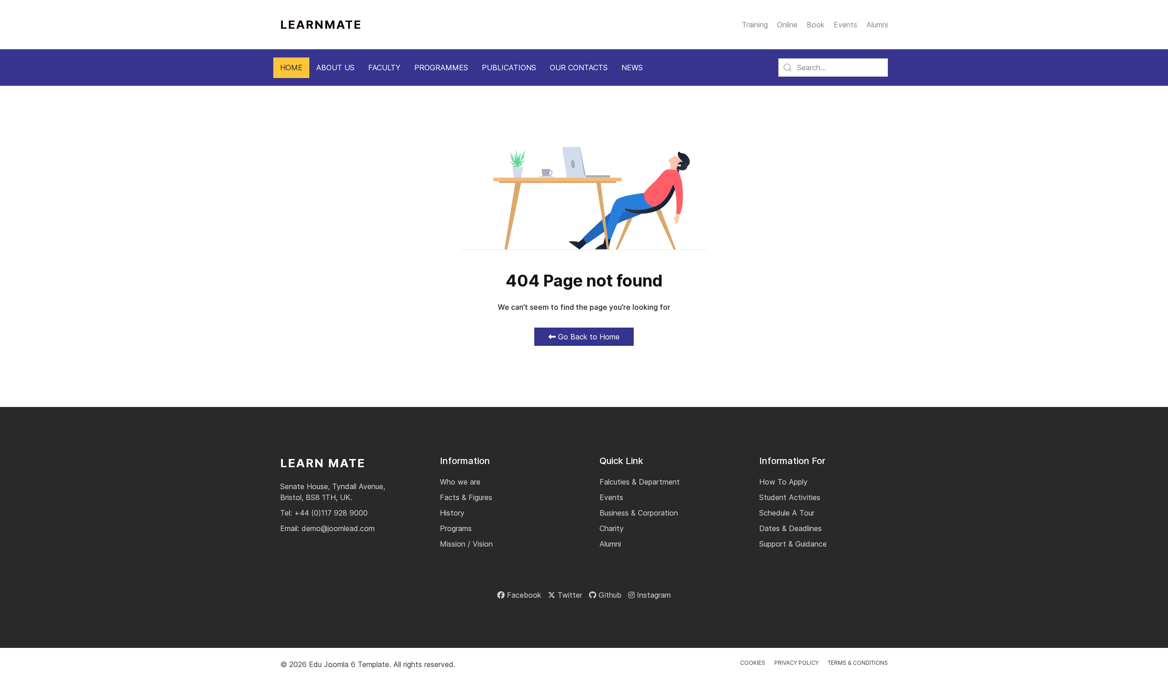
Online (787, 24)
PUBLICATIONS (509, 67)
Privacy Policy (796, 662)
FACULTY (384, 67)
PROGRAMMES (441, 67)
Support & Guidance (793, 543)
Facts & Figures (466, 497)
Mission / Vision (466, 543)
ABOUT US (335, 67)
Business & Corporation (639, 512)
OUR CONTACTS (579, 67)
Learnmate (321, 24)
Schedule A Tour (786, 512)
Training (755, 24)
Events (845, 24)
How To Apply (783, 481)
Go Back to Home (588, 336)
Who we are (460, 481)
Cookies (752, 662)
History (452, 512)
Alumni (877, 24)
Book (815, 24)
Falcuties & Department (640, 481)
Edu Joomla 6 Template (349, 664)
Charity (612, 528)
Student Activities (789, 497)
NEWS (632, 67)
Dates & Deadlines (790, 528)
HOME (291, 67)
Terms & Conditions (858, 662)
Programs (456, 528)
